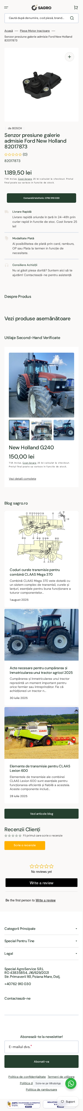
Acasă (8, 31)
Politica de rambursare (40, 1089)
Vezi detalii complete (22, 479)
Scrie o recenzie (25, 843)
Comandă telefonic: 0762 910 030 (40, 198)
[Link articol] (39, 558)
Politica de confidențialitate (25, 1077)
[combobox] (39, 18)
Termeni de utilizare (59, 1077)
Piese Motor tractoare (35, 31)
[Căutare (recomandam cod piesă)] (69, 18)
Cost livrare (25, 178)
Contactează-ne (17, 998)
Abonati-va (40, 1061)
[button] (6, 7)
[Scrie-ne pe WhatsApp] (67, 1083)
